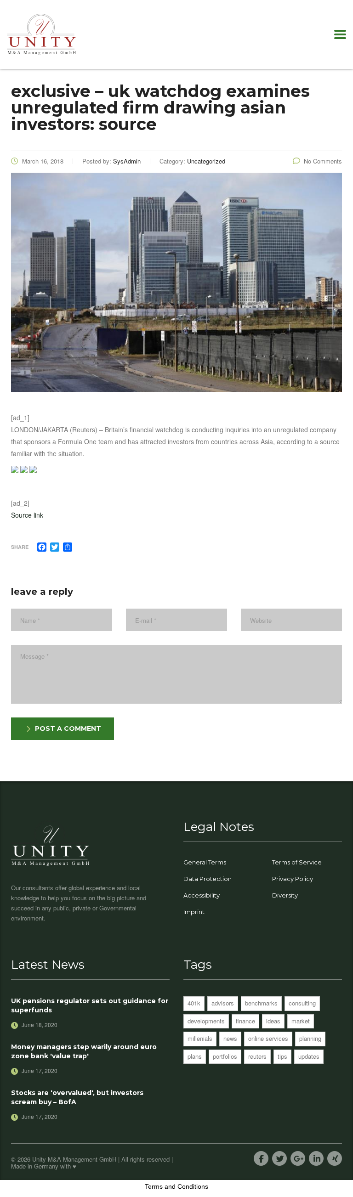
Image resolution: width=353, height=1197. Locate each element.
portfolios (225, 1056)
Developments (206, 1020)
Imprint (194, 911)
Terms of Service (297, 862)
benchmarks (261, 1003)
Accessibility (201, 895)
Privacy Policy (292, 878)
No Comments (323, 161)
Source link (27, 514)
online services (268, 1038)
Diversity (285, 895)
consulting (302, 1003)
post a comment (68, 728)
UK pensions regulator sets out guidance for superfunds (89, 1005)
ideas (273, 1020)
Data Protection (207, 878)
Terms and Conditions (176, 1186)
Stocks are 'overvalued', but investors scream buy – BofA (77, 1097)
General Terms (204, 862)
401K (194, 1003)
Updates (308, 1056)
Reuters (257, 1056)
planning (310, 1038)
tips (282, 1056)
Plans (195, 1056)
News (230, 1038)
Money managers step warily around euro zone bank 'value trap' (84, 1051)
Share (19, 546)
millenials (200, 1038)
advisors (222, 1003)
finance (245, 1020)
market (300, 1020)
